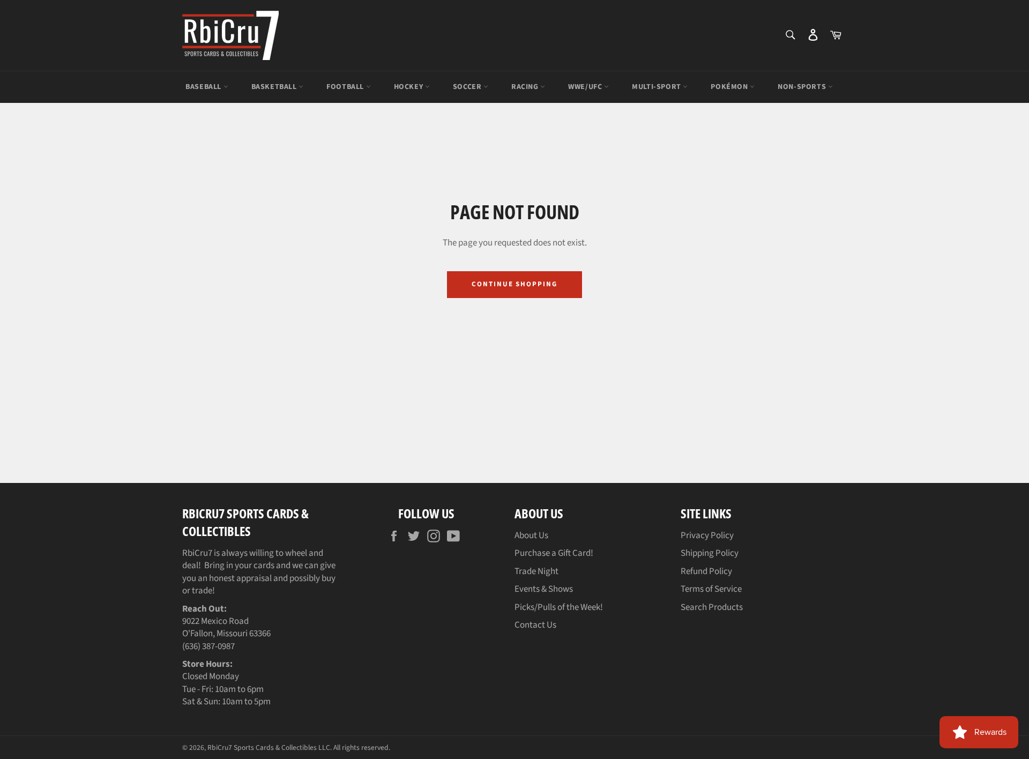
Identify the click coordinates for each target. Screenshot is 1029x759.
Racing (525, 86)
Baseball (204, 86)
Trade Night (536, 571)
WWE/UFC (586, 86)
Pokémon (730, 86)
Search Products (712, 607)
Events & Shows (543, 589)
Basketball (275, 86)
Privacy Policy (707, 535)
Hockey (409, 86)
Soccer (468, 86)
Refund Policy (706, 571)
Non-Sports (803, 86)
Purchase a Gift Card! (553, 553)
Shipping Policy (710, 553)
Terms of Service (711, 589)
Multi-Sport (657, 86)
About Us (531, 535)
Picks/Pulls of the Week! (558, 607)
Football (346, 86)
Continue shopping (514, 284)
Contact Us (535, 625)
